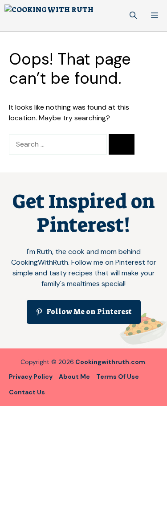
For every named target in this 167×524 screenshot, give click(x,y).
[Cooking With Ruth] (49, 15)
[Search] (121, 144)
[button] (133, 15)
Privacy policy (31, 377)
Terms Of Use (117, 377)
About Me (74, 377)
